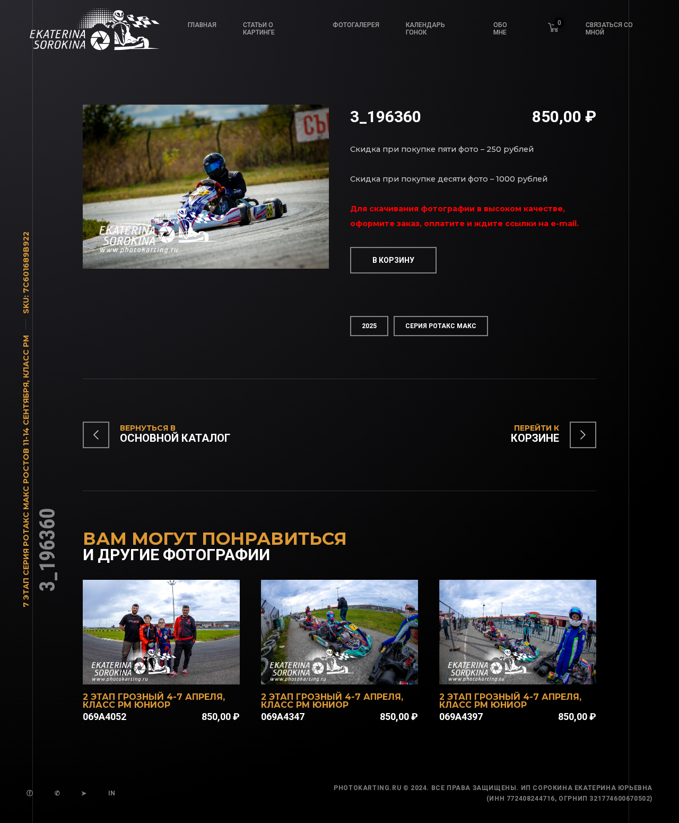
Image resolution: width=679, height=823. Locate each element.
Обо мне (500, 28)
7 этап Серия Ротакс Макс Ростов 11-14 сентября (26, 494)
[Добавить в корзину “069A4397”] (531, 670)
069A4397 (461, 716)
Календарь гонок (425, 28)
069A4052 (104, 716)
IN (112, 793)
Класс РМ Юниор (126, 705)
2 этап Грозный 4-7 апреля (153, 697)
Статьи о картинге (259, 28)
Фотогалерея (356, 25)
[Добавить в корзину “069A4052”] (175, 670)
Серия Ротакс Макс (440, 326)
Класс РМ (26, 356)
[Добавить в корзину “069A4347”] (353, 670)
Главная (202, 25)
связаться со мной (609, 28)
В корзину (393, 260)
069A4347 (282, 716)
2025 (369, 326)
